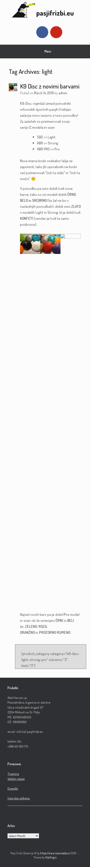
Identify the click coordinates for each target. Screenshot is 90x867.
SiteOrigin (51, 857)
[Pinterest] (56, 32)
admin (62, 93)
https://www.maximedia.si (55, 853)
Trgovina (13, 774)
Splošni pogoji (16, 779)
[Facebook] (42, 32)
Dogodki (13, 788)
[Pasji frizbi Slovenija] (45, 9)
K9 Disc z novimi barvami (50, 86)
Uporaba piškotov (19, 798)
